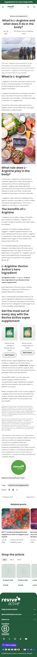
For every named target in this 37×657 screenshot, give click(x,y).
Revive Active (12, 653)
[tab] (5, 559)
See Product (9, 355)
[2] (8, 260)
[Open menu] (3, 7)
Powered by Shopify (25, 653)
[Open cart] (34, 7)
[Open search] (28, 7)
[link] (9, 571)
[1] (17, 241)
